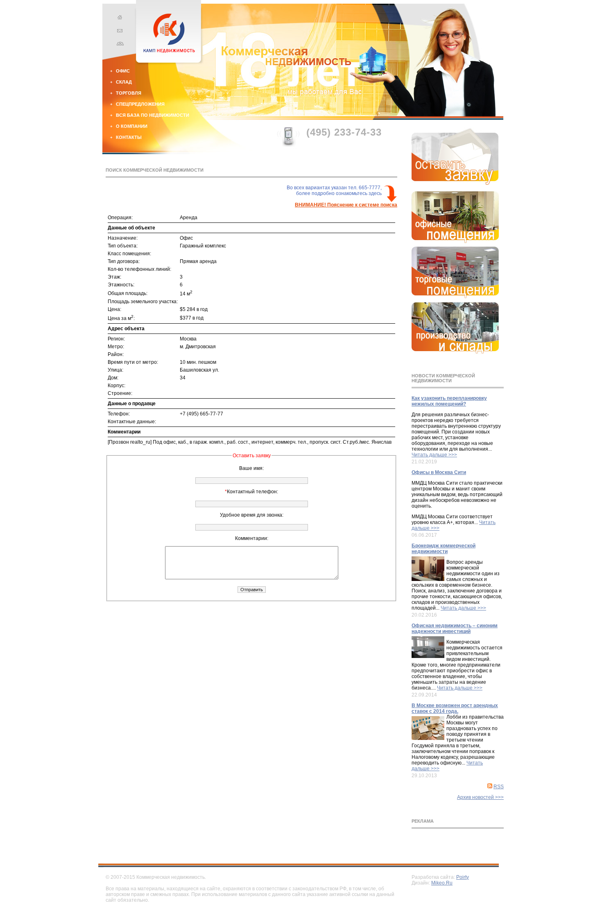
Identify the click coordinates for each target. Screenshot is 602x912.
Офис (123, 70)
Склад (124, 81)
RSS (498, 786)
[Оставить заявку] (455, 183)
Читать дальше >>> (434, 455)
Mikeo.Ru (442, 883)
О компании (131, 126)
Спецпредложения (140, 104)
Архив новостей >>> (480, 797)
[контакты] (119, 31)
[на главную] (119, 18)
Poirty (462, 877)
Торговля (128, 93)
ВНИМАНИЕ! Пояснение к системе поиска (346, 205)
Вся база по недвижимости (152, 115)
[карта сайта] (119, 45)
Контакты (129, 137)
